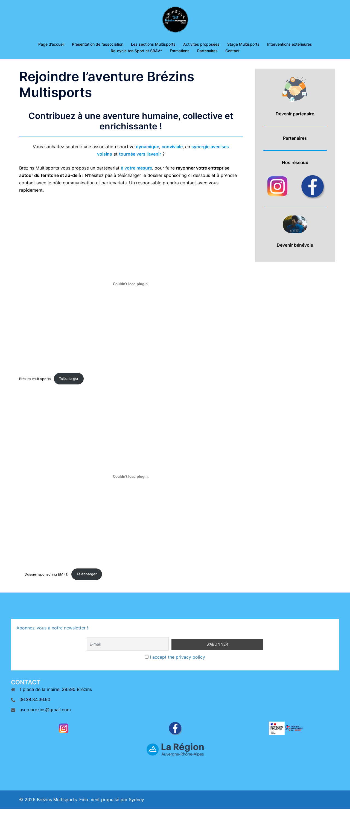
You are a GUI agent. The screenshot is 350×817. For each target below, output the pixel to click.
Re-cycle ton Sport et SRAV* (136, 50)
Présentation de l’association (97, 44)
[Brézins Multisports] (175, 21)
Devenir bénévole (295, 245)
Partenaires (207, 50)
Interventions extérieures (289, 44)
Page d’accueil (51, 44)
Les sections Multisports (153, 44)
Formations (179, 50)
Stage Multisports (243, 44)
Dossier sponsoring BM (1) (47, 574)
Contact (232, 50)
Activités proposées (201, 44)
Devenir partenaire (295, 113)
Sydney (136, 799)
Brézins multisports (35, 379)
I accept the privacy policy (176, 657)
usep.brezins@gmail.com (45, 709)
